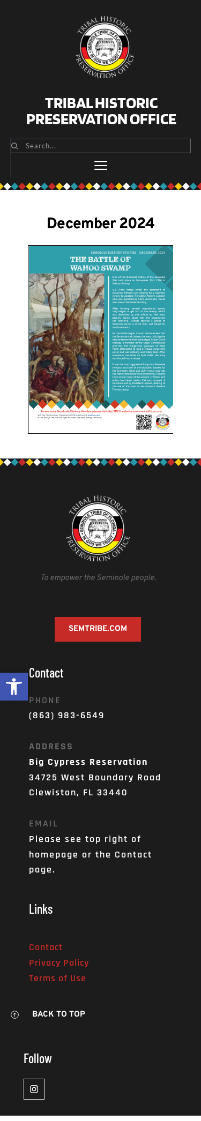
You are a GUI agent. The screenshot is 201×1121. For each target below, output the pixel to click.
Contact (46, 947)
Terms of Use (57, 978)
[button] (14, 687)
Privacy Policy (59, 963)
